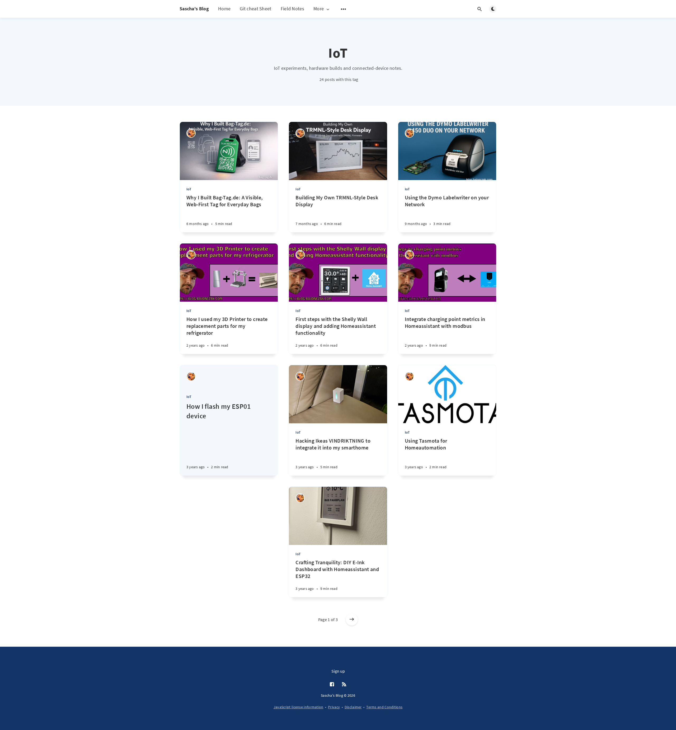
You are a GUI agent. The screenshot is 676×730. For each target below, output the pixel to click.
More (318, 9)
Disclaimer (353, 707)
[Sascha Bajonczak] (191, 133)
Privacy (334, 707)
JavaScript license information (298, 707)
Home (224, 9)
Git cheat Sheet (255, 9)
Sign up (338, 671)
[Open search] (479, 9)
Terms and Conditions (384, 707)
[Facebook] (332, 684)
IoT (189, 189)
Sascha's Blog (194, 9)
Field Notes (292, 9)
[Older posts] (352, 619)
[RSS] (344, 684)
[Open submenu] (343, 9)
